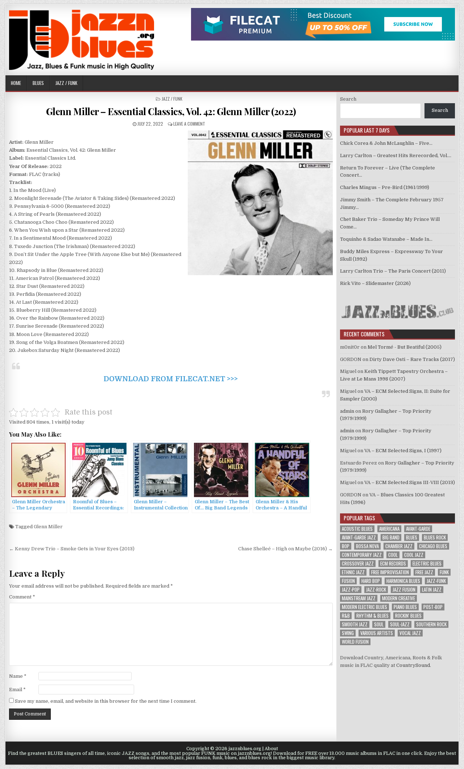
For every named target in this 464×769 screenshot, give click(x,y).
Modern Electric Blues (364, 607)
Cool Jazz (413, 554)
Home (16, 83)
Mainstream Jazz (359, 598)
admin (347, 411)
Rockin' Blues (408, 615)
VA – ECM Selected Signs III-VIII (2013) (409, 482)
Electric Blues (427, 563)
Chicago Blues (433, 546)
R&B (346, 615)
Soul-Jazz (400, 624)
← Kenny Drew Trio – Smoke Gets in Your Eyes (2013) (71, 548)
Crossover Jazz (358, 563)
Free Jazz (424, 572)
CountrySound (413, 665)
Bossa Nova (367, 546)
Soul (379, 624)
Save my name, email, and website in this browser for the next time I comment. (105, 701)
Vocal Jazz (410, 633)
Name (17, 676)
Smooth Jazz (355, 624)
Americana (389, 528)
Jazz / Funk (66, 83)
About (271, 748)
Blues (38, 83)
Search (348, 99)
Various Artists (376, 633)
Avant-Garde (418, 528)
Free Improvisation (390, 572)
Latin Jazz (432, 589)
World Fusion (355, 641)
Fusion (348, 580)
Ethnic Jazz (353, 572)
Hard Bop (370, 580)
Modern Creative (398, 598)
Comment (22, 597)
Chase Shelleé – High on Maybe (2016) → (285, 548)
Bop (345, 546)
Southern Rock (431, 624)
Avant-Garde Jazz (359, 537)
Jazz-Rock (376, 589)
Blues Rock (435, 537)
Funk (444, 572)
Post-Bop (433, 607)
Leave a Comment (189, 124)
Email (17, 689)
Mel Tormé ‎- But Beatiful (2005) (405, 347)
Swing (348, 633)
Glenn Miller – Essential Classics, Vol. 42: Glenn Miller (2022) (171, 111)
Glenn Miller (48, 526)
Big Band (390, 537)
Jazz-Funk (436, 580)
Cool (393, 554)
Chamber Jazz (399, 546)
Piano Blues (405, 607)
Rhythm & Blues (372, 615)
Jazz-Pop (351, 589)
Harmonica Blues (403, 580)
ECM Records (393, 563)
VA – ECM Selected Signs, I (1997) (403, 450)
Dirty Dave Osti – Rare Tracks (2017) (412, 359)
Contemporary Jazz (362, 554)
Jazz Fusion (404, 589)
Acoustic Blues (357, 528)
